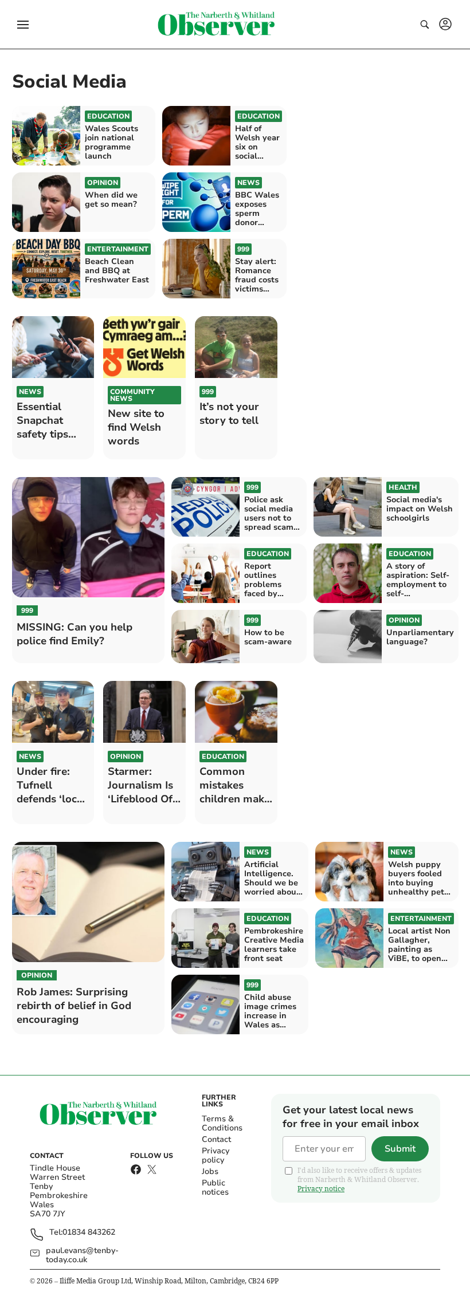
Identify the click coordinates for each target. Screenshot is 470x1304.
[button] (23, 24)
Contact (216, 1139)
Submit (400, 1149)
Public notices (215, 1187)
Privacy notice (320, 1188)
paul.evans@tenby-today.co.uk (82, 1255)
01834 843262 (88, 1233)
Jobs (210, 1171)
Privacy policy (215, 1155)
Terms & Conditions (222, 1123)
